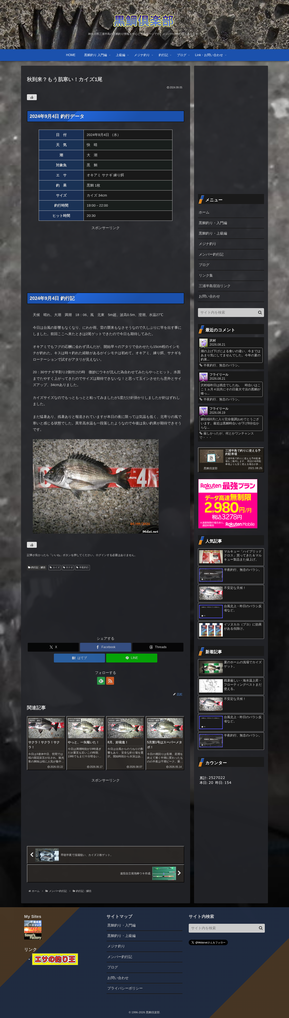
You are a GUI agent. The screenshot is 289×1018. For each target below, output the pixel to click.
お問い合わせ (209, 296)
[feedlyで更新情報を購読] (101, 681)
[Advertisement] (105, 258)
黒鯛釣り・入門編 (213, 223)
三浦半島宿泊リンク (215, 286)
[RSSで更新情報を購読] (110, 681)
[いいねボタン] (32, 97)
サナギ (69, 567)
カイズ (56, 567)
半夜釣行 (84, 567)
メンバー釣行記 (211, 254)
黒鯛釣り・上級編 (213, 233)
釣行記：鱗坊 (38, 567)
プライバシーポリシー (125, 988)
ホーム (204, 212)
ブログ (204, 265)
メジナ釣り (207, 244)
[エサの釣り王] (55, 959)
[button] (260, 312)
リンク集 (206, 275)
